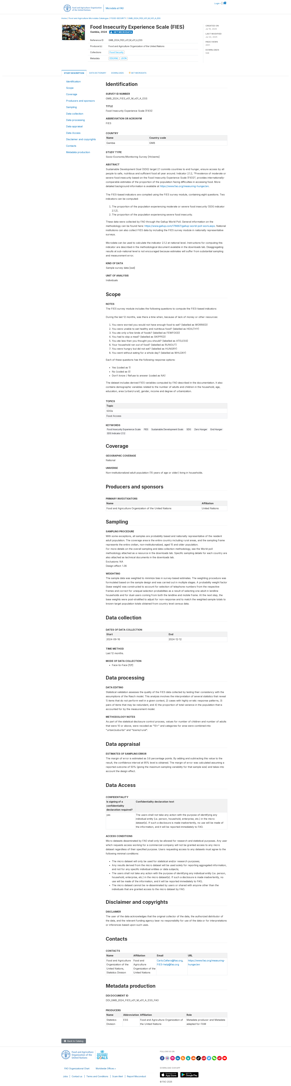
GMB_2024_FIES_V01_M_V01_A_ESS (144, 18)
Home (64, 18)
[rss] (183, 1058)
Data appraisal (74, 126)
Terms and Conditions (97, 1076)
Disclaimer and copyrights (81, 139)
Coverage (71, 94)
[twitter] (209, 1058)
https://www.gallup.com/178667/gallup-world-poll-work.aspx (179, 225)
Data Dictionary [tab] (97, 73)
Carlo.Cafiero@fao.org (169, 960)
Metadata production (78, 152)
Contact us (77, 1076)
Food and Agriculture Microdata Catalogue (89, 18)
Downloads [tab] (117, 73)
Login (216, 3)
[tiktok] (198, 1058)
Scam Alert (117, 1076)
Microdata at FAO (115, 8)
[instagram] (172, 1058)
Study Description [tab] (74, 73)
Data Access (73, 132)
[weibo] (219, 1058)
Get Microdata (122, 32)
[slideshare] (188, 1058)
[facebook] (162, 1058)
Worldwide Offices (105, 1068)
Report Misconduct (136, 1076)
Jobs (65, 1076)
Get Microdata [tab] (138, 73)
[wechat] (214, 1058)
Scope (70, 87)
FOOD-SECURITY (118, 18)
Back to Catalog (75, 1041)
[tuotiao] (204, 1058)
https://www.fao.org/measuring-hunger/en (184, 186)
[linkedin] (178, 1058)
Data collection (74, 113)
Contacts (71, 145)
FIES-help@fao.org (168, 964)
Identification (73, 81)
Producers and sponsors (80, 100)
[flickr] (167, 1058)
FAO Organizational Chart (76, 1068)
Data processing (75, 120)
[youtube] (224, 1058)
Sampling (71, 107)
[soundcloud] (193, 1058)
